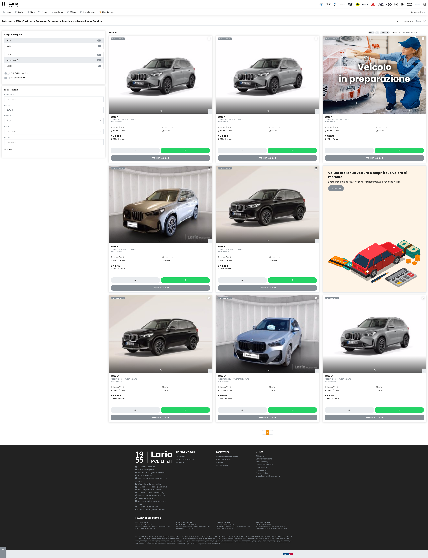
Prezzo (7, 137)
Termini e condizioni (264, 464)
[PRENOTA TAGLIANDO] (3, 555)
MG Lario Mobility (156, 492)
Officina (73, 12)
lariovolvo (141, 492)
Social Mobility (262, 461)
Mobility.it (162, 487)
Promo (44, 12)
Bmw (371, 32)
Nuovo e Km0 (53, 60)
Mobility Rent (108, 12)
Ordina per (396, 32)
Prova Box (220, 462)
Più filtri (11, 149)
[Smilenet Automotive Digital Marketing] (288, 554)
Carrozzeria (9, 94)
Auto (53, 40)
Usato (20, 12)
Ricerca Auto (408, 21)
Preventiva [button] (160, 158)
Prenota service (223, 459)
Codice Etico (261, 467)
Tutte (53, 54)
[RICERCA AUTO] (3, 549)
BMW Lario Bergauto (146, 467)
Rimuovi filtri (385, 32)
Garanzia (7, 127)
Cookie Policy (261, 470)
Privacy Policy (262, 473)
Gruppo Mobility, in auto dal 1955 (151, 509)
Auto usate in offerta (185, 459)
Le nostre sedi (222, 465)
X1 (376, 32)
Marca (7, 105)
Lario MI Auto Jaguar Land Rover (151, 472)
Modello (7, 116)
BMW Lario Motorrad (146, 487)
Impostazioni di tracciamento (269, 476)
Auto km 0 (180, 462)
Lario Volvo (156, 484)
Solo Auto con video (19, 73)
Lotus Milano (142, 484)
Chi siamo (58, 12)
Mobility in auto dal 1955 (147, 507)
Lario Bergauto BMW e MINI (149, 489)
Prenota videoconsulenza (227, 456)
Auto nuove (180, 456)
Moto (32, 12)
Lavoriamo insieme (264, 459)
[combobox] (54, 99)
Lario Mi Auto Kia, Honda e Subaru (151, 495)
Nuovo (8, 12)
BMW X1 (124, 119)
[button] (210, 111)
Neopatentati (17, 77)
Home (398, 21)
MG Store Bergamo (145, 475)
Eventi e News (89, 12)
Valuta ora (336, 188)
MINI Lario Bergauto (145, 469)
